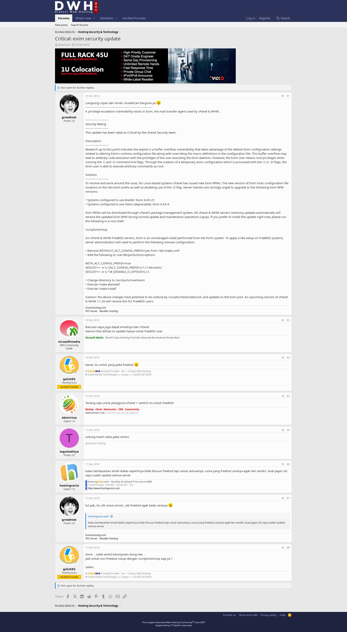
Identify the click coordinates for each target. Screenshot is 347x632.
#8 (288, 547)
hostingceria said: (98, 516)
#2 (288, 320)
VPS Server (91, 311)
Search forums (79, 25)
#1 (288, 96)
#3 (288, 357)
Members (106, 18)
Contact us (229, 615)
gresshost (64, 44)
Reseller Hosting (109, 311)
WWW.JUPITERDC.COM (94, 413)
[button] (94, 18)
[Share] (282, 96)
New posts (61, 25)
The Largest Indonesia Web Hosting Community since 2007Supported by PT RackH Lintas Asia (173, 624)
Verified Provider (134, 18)
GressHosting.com (95, 307)
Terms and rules (248, 615)
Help (282, 615)
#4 (288, 396)
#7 (288, 498)
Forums (63, 18)
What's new (83, 18)
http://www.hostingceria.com (104, 488)
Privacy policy (268, 615)
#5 (288, 430)
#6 (288, 464)
